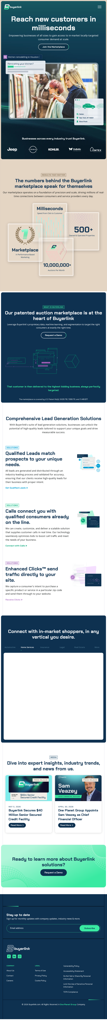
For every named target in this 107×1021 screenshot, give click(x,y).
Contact (10, 975)
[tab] (10, 647)
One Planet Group (68, 1004)
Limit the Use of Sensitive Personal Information (78, 985)
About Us (10, 970)
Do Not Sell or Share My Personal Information (77, 977)
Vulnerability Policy (71, 966)
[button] (99, 7)
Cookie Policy (40, 980)
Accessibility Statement (73, 971)
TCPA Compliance (70, 992)
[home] (13, 6)
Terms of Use (40, 970)
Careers (10, 980)
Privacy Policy (41, 975)
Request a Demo (53, 872)
